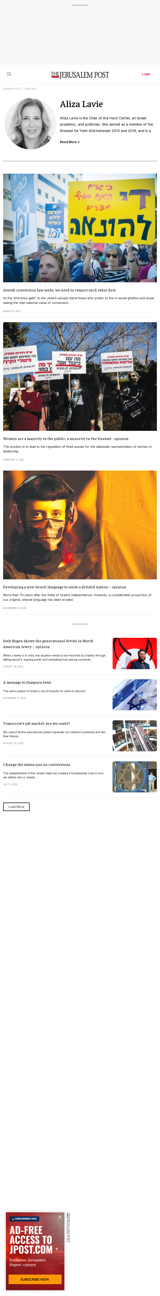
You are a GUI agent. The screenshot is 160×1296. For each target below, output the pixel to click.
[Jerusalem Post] (80, 75)
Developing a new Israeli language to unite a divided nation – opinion (64, 586)
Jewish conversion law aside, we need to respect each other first (59, 289)
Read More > (70, 142)
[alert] (35, 1251)
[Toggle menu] (8, 74)
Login (146, 74)
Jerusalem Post (12, 88)
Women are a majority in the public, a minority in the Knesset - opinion (66, 438)
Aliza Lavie (31, 88)
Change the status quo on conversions (36, 764)
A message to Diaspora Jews (27, 682)
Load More (16, 807)
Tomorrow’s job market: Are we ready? (36, 723)
